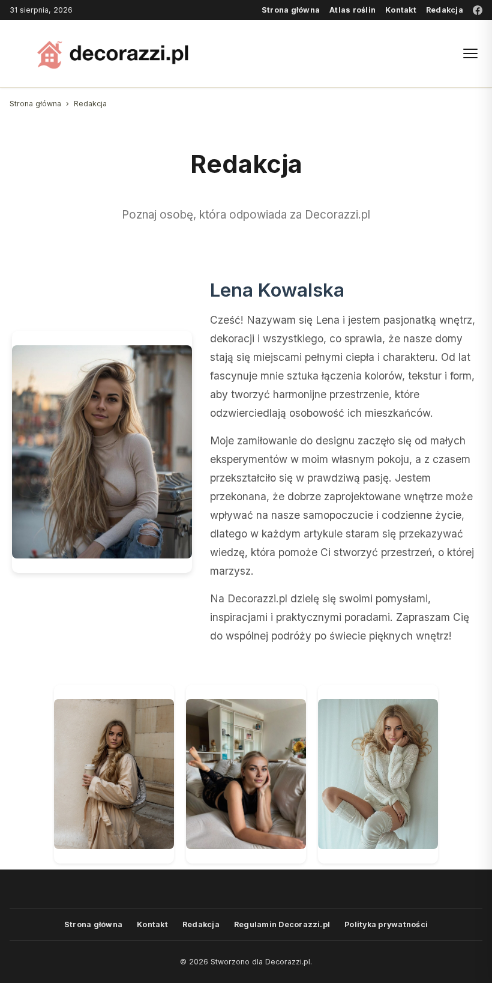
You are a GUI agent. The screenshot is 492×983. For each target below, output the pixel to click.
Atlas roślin (352, 9)
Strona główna (291, 9)
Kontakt (400, 9)
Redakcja (444, 9)
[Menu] (470, 53)
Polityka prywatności (386, 924)
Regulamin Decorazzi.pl (282, 924)
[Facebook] (477, 10)
